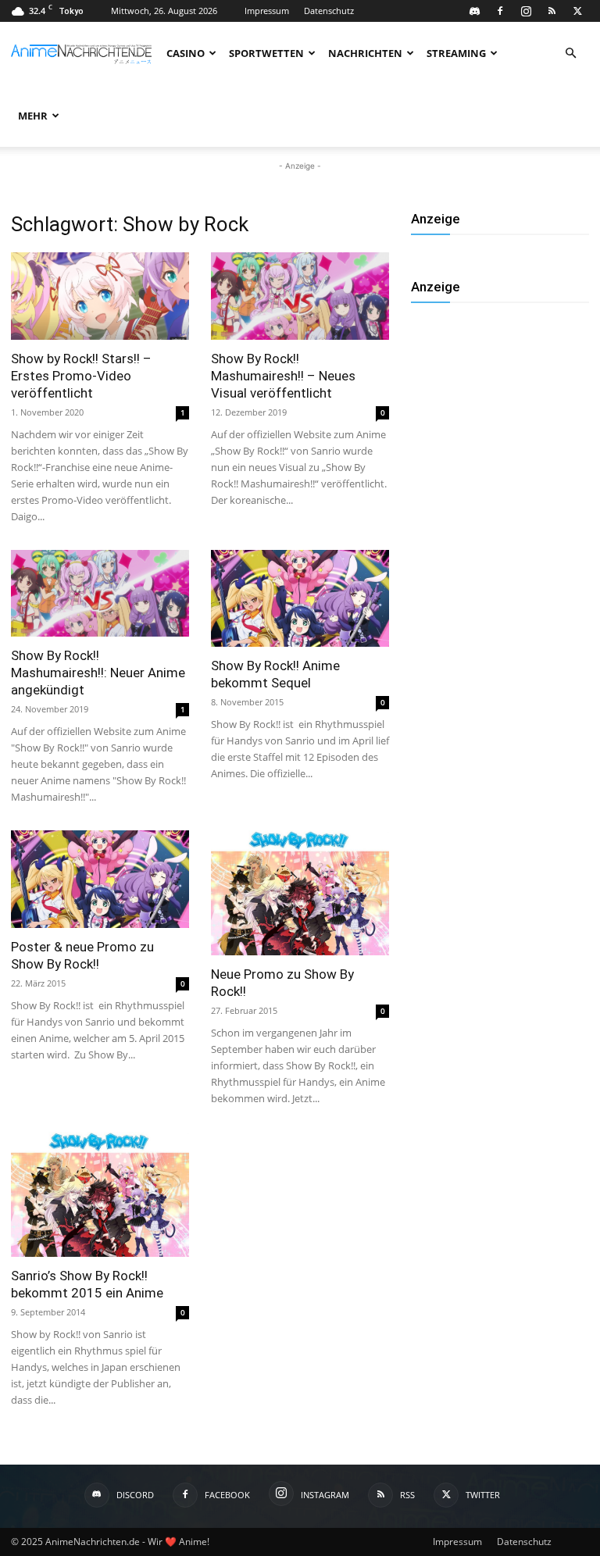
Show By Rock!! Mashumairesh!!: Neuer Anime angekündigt (98, 673)
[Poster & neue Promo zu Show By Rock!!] (100, 879)
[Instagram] (526, 11)
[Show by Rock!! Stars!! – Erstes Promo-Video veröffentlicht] (100, 296)
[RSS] (551, 11)
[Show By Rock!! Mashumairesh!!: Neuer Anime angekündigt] (100, 593)
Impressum (267, 10)
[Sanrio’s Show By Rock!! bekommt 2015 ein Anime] (100, 1194)
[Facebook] (500, 11)
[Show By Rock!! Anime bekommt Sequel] (300, 599)
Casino (185, 53)
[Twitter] (577, 11)
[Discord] (474, 11)
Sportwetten (266, 53)
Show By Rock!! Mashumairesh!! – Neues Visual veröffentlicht (283, 376)
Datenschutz (329, 10)
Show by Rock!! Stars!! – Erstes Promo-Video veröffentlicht (81, 376)
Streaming (456, 53)
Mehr (33, 116)
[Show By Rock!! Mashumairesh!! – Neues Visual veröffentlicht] (300, 296)
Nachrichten (365, 53)
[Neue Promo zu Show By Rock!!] (300, 892)
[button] (570, 53)
